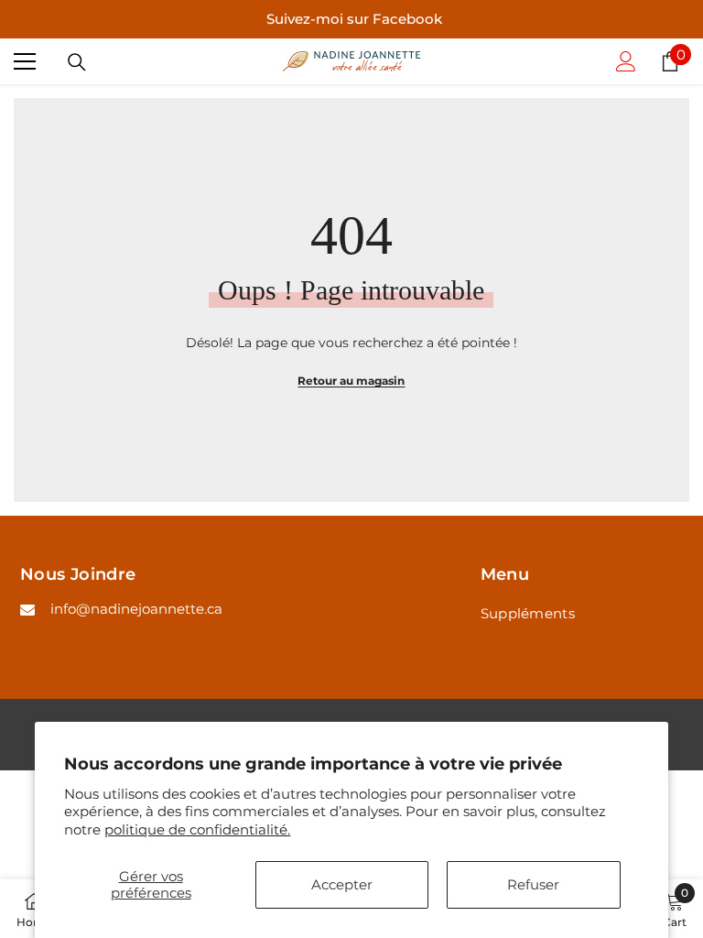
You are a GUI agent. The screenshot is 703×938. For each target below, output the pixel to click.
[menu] (25, 61)
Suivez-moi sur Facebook (354, 18)
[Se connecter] (626, 61)
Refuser (533, 884)
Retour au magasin (351, 380)
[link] (674, 908)
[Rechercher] (77, 62)
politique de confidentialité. (197, 829)
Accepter (342, 884)
